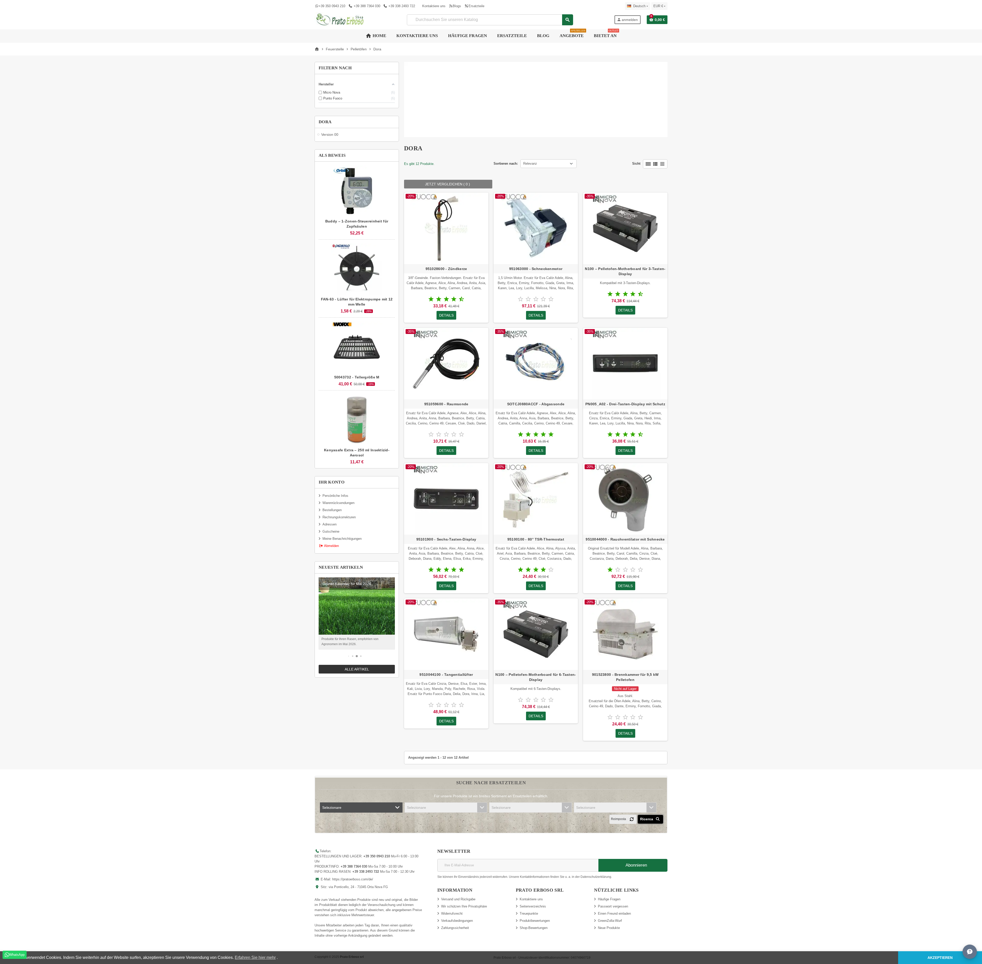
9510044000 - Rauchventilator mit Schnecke (625, 539)
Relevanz (530, 163)
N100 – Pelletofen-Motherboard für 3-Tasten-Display (625, 271)
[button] (348, 656)
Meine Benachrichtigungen (342, 539)
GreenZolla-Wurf (610, 921)
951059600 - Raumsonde (446, 404)
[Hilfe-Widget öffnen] (970, 952)
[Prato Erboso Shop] (340, 19)
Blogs (457, 6)
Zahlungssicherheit (455, 928)
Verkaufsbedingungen (457, 921)
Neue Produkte (609, 928)
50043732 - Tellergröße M (357, 377)
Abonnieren (635, 865)
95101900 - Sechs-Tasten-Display (446, 539)
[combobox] (490, 19)
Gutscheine (330, 531)
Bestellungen (332, 510)
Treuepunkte (529, 913)
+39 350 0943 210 (332, 6)
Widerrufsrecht (452, 913)
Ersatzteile (476, 6)
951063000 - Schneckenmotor (535, 269)
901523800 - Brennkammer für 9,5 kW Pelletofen (625, 677)
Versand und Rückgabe (458, 899)
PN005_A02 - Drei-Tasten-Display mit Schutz (625, 404)
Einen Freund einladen (614, 913)
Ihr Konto (331, 482)
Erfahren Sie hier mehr (255, 957)
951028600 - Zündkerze (446, 269)
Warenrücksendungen (338, 503)
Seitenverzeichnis (533, 906)
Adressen (329, 524)
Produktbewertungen (535, 921)
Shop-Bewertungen (534, 928)
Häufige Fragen (609, 899)
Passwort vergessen (613, 906)
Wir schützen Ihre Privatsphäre (464, 906)
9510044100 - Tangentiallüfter (446, 674)
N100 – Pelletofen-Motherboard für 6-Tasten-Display (535, 677)
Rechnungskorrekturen (339, 517)
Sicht (636, 163)
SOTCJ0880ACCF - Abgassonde (535, 404)
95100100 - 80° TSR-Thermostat (535, 539)
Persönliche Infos (335, 496)
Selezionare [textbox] (331, 807)
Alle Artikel (357, 669)
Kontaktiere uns (433, 6)
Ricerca (647, 819)
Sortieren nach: (506, 163)
